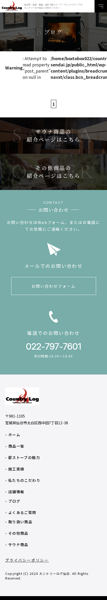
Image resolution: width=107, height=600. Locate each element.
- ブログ (12, 501)
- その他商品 (16, 533)
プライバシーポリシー (27, 560)
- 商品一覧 (14, 446)
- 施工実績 (14, 468)
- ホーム (12, 434)
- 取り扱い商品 (18, 521)
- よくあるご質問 (20, 512)
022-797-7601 (53, 346)
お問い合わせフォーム (53, 286)
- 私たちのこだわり (22, 480)
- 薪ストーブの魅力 (22, 457)
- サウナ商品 (16, 544)
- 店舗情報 (14, 491)
